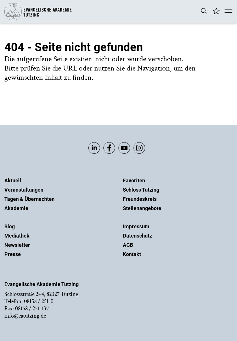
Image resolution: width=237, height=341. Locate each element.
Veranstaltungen (23, 190)
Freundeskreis (140, 199)
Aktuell (12, 180)
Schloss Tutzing (141, 190)
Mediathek (16, 236)
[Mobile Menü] (228, 11)
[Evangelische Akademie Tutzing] (38, 19)
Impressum (136, 226)
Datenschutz (137, 236)
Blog (9, 226)
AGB (128, 245)
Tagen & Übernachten (29, 199)
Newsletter (17, 245)
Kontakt (132, 254)
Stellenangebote (142, 208)
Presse (12, 254)
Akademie (16, 208)
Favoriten (134, 180)
